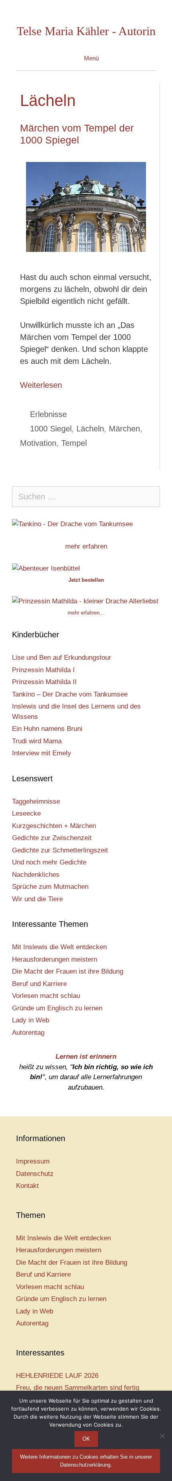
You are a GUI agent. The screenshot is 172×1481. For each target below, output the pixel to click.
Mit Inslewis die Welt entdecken (59, 947)
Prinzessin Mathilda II (44, 682)
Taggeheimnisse (36, 801)
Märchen (124, 428)
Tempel (74, 443)
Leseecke (26, 813)
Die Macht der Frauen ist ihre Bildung (67, 971)
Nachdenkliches (36, 874)
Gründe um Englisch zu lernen (57, 1008)
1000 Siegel (51, 428)
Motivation (38, 443)
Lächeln (90, 428)
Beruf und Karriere (39, 984)
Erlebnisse (48, 414)
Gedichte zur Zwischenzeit (52, 838)
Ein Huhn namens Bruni (47, 729)
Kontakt (27, 1186)
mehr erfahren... (86, 613)
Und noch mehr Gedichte (49, 862)
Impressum (33, 1161)
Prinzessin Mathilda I (43, 670)
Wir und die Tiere (37, 899)
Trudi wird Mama (37, 741)
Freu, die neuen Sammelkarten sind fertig (77, 1387)
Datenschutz (35, 1174)
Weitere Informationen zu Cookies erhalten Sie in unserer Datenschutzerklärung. (86, 1461)
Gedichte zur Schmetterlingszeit (60, 850)
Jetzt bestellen (86, 580)
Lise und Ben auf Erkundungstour (61, 657)
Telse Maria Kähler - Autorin (86, 31)
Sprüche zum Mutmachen (50, 886)
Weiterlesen (41, 385)
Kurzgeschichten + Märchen (54, 826)
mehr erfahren (86, 546)
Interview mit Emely (41, 753)
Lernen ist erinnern (86, 1056)
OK (86, 1439)
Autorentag (28, 1032)
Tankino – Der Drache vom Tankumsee (70, 694)
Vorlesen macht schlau (46, 996)
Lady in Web (30, 1020)
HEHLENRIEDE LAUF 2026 (57, 1375)
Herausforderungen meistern (54, 959)
